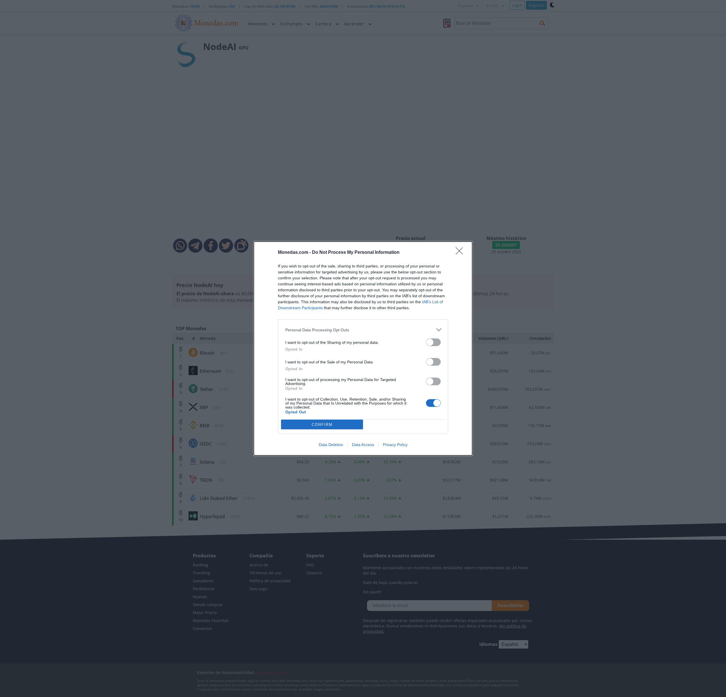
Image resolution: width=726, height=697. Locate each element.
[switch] (433, 342)
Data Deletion (331, 444)
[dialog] (363, 348)
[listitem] (363, 330)
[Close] (461, 252)
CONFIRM (322, 424)
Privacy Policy (395, 444)
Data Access (363, 444)
